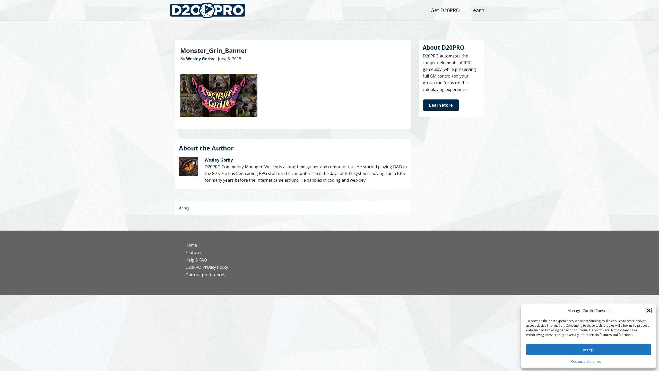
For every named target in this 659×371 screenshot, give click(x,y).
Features (193, 252)
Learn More (441, 105)
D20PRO (213, 11)
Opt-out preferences (586, 361)
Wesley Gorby (200, 59)
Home (191, 245)
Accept (589, 349)
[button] (648, 310)
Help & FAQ (196, 260)
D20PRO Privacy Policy (206, 267)
